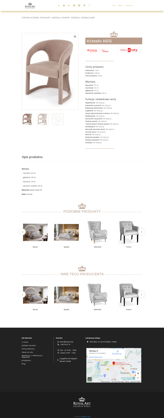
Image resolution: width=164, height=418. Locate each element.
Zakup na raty (27, 352)
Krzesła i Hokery (61, 18)
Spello (66, 247)
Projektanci (26, 360)
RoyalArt (45, 18)
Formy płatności (28, 349)
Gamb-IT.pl (86, 416)
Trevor (129, 247)
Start (114, 5)
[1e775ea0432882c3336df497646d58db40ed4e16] (97, 53)
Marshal (97, 247)
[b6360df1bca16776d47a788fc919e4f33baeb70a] (129, 52)
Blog (23, 364)
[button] (75, 37)
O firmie (25, 342)
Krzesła (75, 18)
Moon (35, 247)
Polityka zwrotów (29, 345)
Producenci (129, 5)
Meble (120, 5)
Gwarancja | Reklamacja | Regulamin (32, 356)
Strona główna (30, 18)
